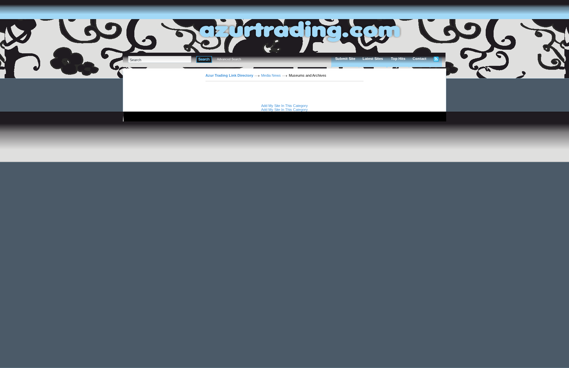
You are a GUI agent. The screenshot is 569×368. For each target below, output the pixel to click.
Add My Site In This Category (284, 106)
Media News (271, 75)
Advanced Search (229, 59)
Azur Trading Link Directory (229, 75)
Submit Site (345, 59)
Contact (419, 59)
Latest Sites (373, 59)
